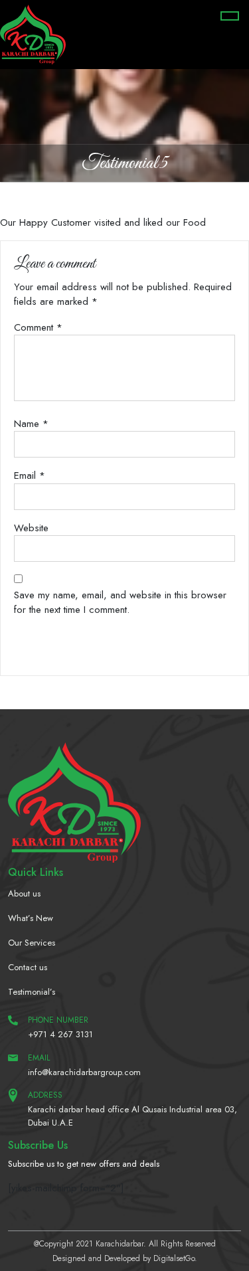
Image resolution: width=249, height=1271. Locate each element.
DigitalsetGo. (175, 1258)
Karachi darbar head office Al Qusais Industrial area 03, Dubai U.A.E (132, 1116)
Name (31, 423)
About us (24, 893)
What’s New (30, 918)
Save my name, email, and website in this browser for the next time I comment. (120, 603)
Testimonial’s (31, 991)
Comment (38, 327)
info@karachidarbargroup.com (84, 1072)
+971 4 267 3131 (60, 1034)
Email (29, 475)
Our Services (31, 942)
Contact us (27, 967)
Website (31, 528)
